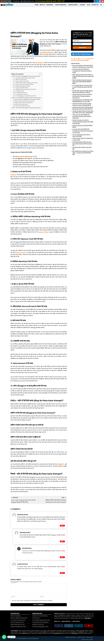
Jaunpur (64, 630)
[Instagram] (100, 1)
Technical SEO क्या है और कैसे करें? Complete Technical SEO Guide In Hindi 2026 (81, 116)
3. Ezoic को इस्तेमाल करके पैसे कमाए (22, 81)
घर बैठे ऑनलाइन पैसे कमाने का (47, 52)
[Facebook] (94, 1)
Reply (62, 525)
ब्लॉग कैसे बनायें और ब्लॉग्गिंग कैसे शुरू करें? (22, 105)
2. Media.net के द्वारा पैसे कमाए (21, 79)
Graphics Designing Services (18, 626)
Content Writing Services (17, 622)
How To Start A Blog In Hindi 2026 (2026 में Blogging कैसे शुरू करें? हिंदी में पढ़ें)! (23, 500)
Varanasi (40, 632)
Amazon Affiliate (43, 232)
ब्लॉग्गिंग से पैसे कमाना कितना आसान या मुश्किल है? (24, 102)
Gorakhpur (53, 630)
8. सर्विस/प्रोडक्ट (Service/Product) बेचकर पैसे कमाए (25, 89)
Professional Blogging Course (40, 626)
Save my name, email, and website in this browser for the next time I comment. (32, 600)
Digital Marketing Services (18, 624)
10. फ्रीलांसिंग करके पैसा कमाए (20, 92)
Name (13, 596)
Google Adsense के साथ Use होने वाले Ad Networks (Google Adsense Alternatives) (82, 96)
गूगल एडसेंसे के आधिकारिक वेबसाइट (25, 156)
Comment (14, 582)
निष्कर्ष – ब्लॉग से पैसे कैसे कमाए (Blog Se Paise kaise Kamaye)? (27, 107)
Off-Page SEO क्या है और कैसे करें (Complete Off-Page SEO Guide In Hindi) (82, 70)
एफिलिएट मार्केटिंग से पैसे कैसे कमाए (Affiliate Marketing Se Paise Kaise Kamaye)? (56, 500)
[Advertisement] (52, 17)
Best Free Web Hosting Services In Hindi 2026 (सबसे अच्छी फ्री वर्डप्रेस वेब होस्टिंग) (82, 81)
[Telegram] (97, 1)
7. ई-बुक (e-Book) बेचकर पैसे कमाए (21, 87)
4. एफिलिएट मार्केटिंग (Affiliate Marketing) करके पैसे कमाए (26, 82)
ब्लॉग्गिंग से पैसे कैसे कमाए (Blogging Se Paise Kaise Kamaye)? (27, 99)
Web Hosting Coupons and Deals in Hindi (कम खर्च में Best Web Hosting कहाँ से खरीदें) (82, 76)
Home (36, 4)
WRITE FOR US (76, 621)
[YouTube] (102, 1)
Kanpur (72, 630)
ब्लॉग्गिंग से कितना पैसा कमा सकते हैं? (21, 104)
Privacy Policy (81, 637)
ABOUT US (56, 621)
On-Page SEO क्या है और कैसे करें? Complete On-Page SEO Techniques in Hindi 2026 (82, 130)
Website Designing (15, 616)
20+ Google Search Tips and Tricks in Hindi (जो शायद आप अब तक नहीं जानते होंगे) (82, 87)
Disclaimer (90, 637)
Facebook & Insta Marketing (39, 616)
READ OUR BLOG (66, 621)
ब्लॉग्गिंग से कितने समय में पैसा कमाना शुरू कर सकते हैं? (24, 101)
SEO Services (35, 618)
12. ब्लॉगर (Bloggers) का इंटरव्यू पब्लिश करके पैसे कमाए (25, 95)
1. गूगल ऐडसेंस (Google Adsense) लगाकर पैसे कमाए (25, 77)
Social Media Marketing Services (41, 620)
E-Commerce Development (18, 620)
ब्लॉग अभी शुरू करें (39, 62)
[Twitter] (69, 626)
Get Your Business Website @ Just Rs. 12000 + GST (50, 1)
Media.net (14, 174)
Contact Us (94, 4)
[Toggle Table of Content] (39, 74)
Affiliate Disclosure (87, 639)
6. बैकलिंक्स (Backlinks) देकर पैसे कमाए (22, 86)
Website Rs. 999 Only (38, 624)
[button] (4, 637)
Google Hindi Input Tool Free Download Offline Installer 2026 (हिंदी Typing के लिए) (82, 121)
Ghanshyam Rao (25, 532)
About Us (42, 4)
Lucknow (77, 630)
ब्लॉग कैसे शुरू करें (60, 464)
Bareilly (38, 630)
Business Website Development (19, 618)
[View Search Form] (101, 4)
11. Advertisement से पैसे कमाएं (21, 94)
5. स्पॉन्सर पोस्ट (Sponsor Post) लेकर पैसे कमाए (24, 84)
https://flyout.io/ (21, 252)
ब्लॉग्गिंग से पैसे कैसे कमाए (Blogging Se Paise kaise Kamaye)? (26, 76)
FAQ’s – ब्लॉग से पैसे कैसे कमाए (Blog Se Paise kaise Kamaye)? (26, 97)
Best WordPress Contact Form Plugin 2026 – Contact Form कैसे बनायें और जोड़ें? (82, 152)
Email (42, 596)
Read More (88, 618)
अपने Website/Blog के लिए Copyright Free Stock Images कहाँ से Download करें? (82, 143)
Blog (88, 4)
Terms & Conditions (70, 637)
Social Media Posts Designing (40, 622)
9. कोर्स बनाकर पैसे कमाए (19, 91)
